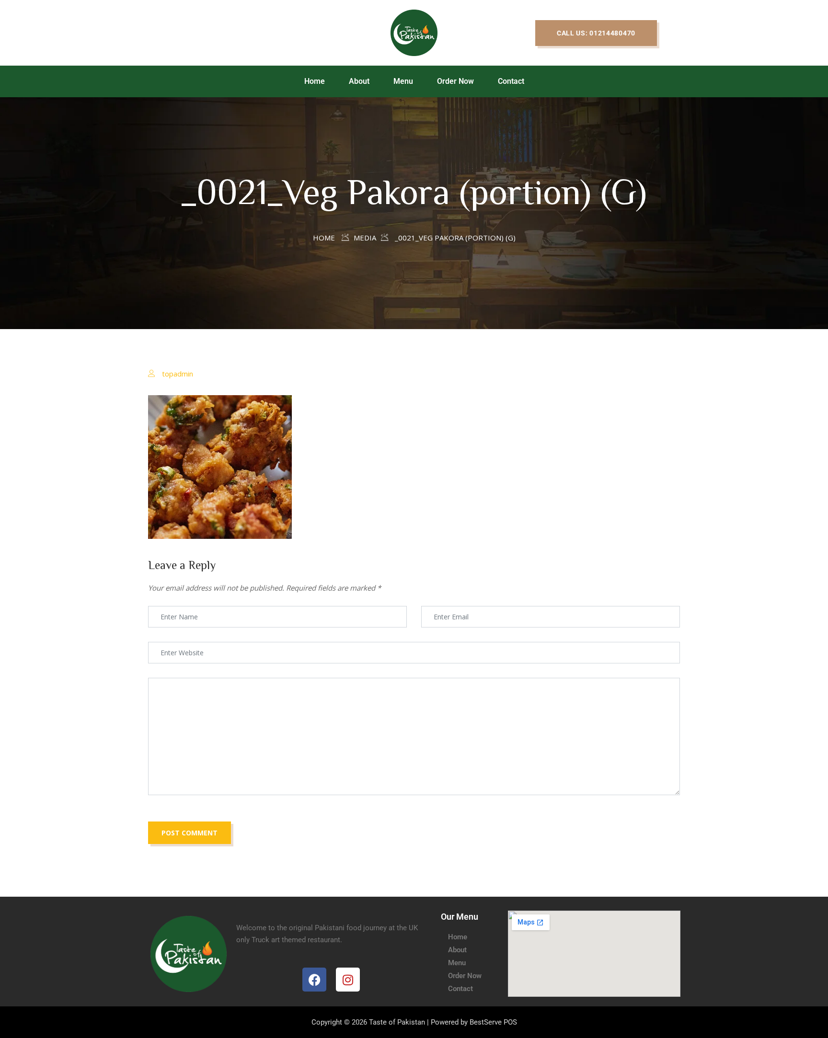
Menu (403, 81)
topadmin (177, 373)
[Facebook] (314, 980)
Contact (511, 81)
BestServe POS (493, 1022)
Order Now (455, 81)
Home (314, 81)
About (359, 81)
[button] (596, 33)
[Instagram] (348, 980)
